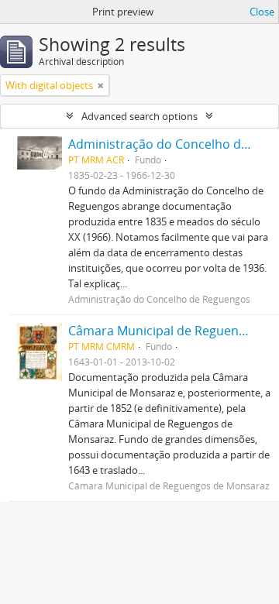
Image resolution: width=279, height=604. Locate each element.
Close (262, 12)
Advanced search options (139, 116)
